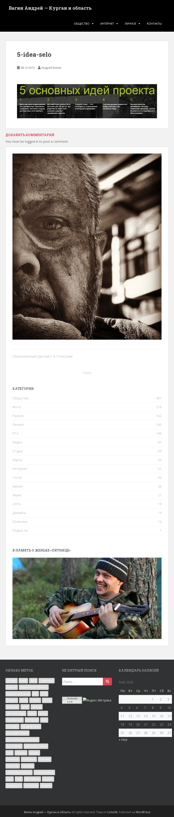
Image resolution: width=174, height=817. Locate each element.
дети (25, 707)
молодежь (14, 746)
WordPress (143, 812)
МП (35, 694)
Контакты (154, 24)
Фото (16, 407)
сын (9, 779)
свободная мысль (19, 772)
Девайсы (19, 513)
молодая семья (17, 733)
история (32, 720)
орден (34, 753)
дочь (32, 713)
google (11, 680)
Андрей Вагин (51, 68)
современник (44, 772)
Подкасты (20, 530)
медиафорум (31, 726)
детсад (36, 707)
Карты (17, 460)
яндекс (46, 785)
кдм (44, 720)
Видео (17, 442)
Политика (19, 521)
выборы (12, 707)
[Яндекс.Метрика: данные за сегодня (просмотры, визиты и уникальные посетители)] (97, 700)
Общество (81, 24)
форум (48, 779)
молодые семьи (36, 746)
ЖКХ (33, 680)
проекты (12, 766)
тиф (18, 779)
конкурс (12, 726)
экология (31, 785)
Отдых (17, 451)
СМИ (24, 700)
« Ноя (123, 739)
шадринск (14, 785)
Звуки (16, 495)
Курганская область (33, 687)
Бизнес (17, 486)
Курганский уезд (18, 694)
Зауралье (46, 680)
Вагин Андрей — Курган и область (50, 8)
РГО (15, 433)
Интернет (107, 24)
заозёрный (14, 720)
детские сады (16, 713)
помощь (12, 759)
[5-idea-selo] (87, 101)
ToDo (87, 373)
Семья (35, 700)
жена (42, 713)
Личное (130, 24)
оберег (21, 753)
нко (9, 753)
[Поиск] (107, 681)
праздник (28, 759)
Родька (12, 700)
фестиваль (32, 779)
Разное (18, 416)
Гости (17, 477)
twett (23, 680)
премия (44, 759)
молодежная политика (22, 739)
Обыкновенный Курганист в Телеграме (42, 356)
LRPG (16, 504)
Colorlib (112, 812)
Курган (11, 687)
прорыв (27, 766)
